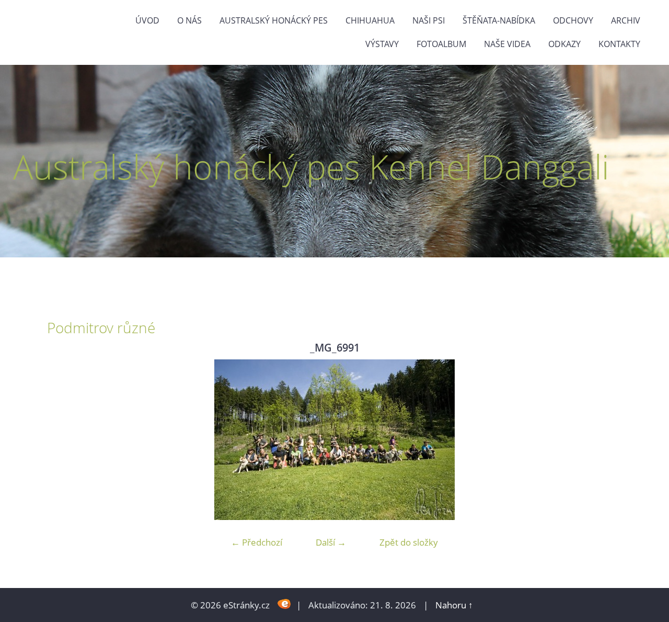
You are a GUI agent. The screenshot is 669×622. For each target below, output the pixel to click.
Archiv (625, 20)
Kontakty (619, 44)
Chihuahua (370, 20)
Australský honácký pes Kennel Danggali (311, 166)
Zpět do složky (408, 542)
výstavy (382, 44)
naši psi (428, 20)
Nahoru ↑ (454, 605)
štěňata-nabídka (499, 20)
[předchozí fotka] (64, 439)
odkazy (564, 44)
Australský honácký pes (274, 20)
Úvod (147, 20)
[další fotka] (605, 439)
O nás (189, 20)
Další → (331, 542)
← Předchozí (256, 542)
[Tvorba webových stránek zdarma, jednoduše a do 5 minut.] (284, 603)
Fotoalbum (441, 44)
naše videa (507, 44)
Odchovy (573, 20)
